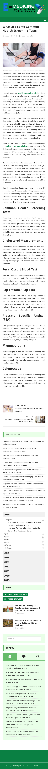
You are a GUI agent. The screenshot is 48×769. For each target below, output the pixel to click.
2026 (6, 514)
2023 (6, 562)
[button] (44, 19)
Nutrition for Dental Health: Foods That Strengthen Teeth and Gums (19, 450)
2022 (6, 566)
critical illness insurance (15, 594)
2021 (6, 571)
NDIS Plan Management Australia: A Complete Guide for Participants (21, 695)
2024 (6, 557)
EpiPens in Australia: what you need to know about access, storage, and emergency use (24, 499)
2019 (6, 580)
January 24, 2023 (11, 36)
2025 (6, 552)
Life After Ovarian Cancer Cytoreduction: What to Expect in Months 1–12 (23, 716)
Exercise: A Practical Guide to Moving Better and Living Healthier (28, 623)
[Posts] (10, 656)
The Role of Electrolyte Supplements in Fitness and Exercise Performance (27, 608)
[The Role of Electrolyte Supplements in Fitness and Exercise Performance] (8, 610)
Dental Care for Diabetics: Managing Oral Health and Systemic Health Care (23, 478)
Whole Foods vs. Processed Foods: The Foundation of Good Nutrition (22, 733)
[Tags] (24, 656)
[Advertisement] (25, 396)
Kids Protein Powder (13, 599)
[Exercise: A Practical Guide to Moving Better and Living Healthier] (8, 625)
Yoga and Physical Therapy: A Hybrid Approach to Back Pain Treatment (21, 709)
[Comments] (38, 656)
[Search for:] (24, 638)
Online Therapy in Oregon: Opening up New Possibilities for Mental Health (20, 464)
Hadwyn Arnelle (27, 36)
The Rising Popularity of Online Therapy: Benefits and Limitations (24, 524)
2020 (6, 575)
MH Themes (38, 766)
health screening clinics (28, 93)
